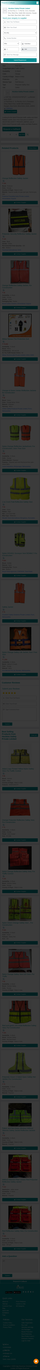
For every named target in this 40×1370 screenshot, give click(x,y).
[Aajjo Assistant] (36, 1361)
